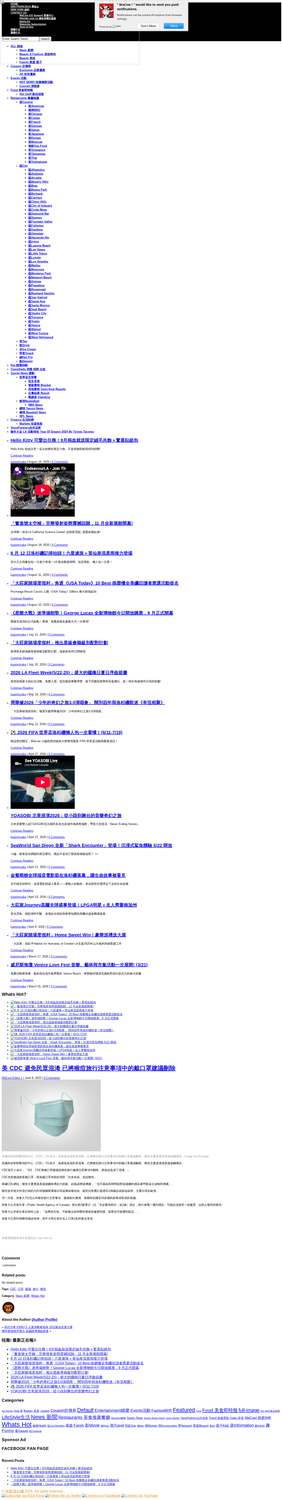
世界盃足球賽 (28, 377)
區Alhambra (36, 169)
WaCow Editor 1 (12, 1078)
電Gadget (21, 1431)
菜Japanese (36, 134)
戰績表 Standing (39, 397)
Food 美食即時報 (22, 90)
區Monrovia (36, 269)
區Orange (34, 281)
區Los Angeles (38, 261)
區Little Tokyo (37, 253)
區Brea (32, 185)
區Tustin (34, 321)
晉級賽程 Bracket (39, 385)
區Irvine (33, 241)
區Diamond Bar (38, 213)
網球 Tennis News (31, 408)
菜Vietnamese (37, 161)
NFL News (26, 416)
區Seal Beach (37, 309)
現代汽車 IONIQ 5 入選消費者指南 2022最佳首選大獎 (38, 1327)
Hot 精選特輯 (19, 365)
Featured (184, 1410)
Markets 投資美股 (30, 423)
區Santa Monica (39, 305)
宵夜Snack (26, 353)
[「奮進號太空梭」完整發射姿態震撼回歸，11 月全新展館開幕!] (52, 1006)
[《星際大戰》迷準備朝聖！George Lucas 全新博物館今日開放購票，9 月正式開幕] (65, 1018)
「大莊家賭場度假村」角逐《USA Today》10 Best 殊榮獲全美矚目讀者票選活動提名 (95, 583)
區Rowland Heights (41, 293)
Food (198, 1411)
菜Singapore (36, 150)
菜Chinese (35, 114)
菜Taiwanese (36, 154)
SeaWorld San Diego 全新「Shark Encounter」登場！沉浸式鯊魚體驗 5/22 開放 (91, 845)
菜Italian (34, 130)
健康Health (39, 1425)
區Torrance (35, 317)
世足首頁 (34, 381)
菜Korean (34, 138)
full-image (249, 1410)
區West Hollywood (40, 337)
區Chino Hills (37, 201)
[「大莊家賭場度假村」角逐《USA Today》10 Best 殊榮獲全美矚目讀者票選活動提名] (67, 1014)
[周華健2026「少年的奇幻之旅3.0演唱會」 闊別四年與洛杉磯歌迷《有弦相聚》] (62, 1030)
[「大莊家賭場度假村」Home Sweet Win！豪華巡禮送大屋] (49, 1054)
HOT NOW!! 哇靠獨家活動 (36, 82)
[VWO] (117, 26)
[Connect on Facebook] (101, 1496)
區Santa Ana (36, 301)
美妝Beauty (201, 1425)
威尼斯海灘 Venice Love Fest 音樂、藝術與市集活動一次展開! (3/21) (79, 964)
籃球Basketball (29, 401)
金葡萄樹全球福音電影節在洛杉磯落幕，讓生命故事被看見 (68, 875)
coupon (45, 1410)
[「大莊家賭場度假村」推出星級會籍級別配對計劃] (44, 1022)
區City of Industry (40, 205)
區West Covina (38, 333)
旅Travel (117, 1425)
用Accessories (167, 1425)
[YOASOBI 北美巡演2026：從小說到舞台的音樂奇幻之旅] (48, 1038)
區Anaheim (35, 173)
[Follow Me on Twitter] (63, 1496)
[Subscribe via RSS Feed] (23, 1496)
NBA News (35, 405)
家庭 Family (75, 1425)
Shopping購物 (118, 1418)
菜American (36, 106)
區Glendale (35, 233)
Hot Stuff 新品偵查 (31, 94)
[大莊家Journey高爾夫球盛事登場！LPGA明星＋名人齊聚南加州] (53, 1050)
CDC (13, 1289)
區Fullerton (36, 225)
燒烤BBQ (34, 110)
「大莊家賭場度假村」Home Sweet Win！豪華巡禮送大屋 (68, 934)
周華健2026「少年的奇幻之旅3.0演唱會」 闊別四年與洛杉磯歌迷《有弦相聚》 (88, 702)
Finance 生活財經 (22, 419)
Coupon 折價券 (21, 66)
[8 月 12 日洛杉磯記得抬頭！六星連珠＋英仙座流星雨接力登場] (52, 1010)
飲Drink (24, 345)
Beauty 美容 (31, 1410)
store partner (173, 1418)
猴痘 (43, 1289)
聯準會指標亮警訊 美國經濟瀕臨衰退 (25, 1331)
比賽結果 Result (38, 393)
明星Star (130, 1425)
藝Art (212, 1425)
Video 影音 (237, 1418)
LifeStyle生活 (16, 1417)
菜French (34, 122)
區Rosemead (37, 289)
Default (85, 1410)
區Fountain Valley (40, 221)
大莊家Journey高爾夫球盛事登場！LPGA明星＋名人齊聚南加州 (74, 905)
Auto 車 (18, 1410)
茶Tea (23, 341)
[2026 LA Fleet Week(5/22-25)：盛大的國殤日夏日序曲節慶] (50, 1026)
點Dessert (26, 361)
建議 (28, 1289)
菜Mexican (35, 142)
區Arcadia (35, 177)
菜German (35, 126)
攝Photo (105, 1425)
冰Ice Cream (27, 349)
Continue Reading (22, 455)
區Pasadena (36, 285)
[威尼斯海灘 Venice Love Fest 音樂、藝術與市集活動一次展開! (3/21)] (56, 1058)
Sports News (135, 1418)
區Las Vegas (36, 249)
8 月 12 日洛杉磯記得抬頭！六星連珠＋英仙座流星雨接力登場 (71, 553)
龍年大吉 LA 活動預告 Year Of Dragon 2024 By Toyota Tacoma (52, 431)
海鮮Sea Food (37, 146)
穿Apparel (185, 1425)
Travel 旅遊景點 (219, 1418)
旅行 (35, 1289)
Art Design (7, 1411)
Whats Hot (38, 1296)
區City (23, 165)
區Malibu (34, 265)
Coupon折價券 (63, 1410)
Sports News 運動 (22, 373)
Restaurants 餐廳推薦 (25, 98)
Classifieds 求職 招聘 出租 (28, 369)
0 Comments (60, 461)
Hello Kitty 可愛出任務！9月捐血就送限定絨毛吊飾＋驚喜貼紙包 (74, 440)
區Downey (35, 217)
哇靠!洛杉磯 (14, 1491)
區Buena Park (37, 189)
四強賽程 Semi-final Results (47, 389)
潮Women (151, 1425)
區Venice (34, 325)
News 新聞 (22, 1296)
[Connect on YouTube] (139, 1496)
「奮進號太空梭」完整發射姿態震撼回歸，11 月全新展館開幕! (72, 523)
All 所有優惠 (27, 74)
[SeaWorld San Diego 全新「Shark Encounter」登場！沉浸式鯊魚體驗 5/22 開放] (63, 1042)
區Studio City (37, 313)
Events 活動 (19, 78)
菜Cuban (34, 118)
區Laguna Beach (39, 245)
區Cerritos (35, 197)
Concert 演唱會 (29, 86)
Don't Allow (148, 26)
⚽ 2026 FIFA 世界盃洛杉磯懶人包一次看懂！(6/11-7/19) (66, 732)
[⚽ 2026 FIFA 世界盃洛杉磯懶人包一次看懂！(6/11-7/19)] (49, 1034)
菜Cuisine (26, 102)
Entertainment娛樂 (112, 1410)
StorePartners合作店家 (26, 427)
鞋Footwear (35, 1431)
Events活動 (140, 1410)
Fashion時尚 (161, 1411)
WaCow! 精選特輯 (258, 1418)
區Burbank (35, 193)
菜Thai (32, 158)
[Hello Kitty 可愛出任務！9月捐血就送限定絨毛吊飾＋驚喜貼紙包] (53, 1002)
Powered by (105, 26)
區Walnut (34, 329)
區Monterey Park (39, 273)
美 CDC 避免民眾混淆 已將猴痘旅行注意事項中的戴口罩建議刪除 (89, 1068)
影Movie (92, 1425)
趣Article (260, 1425)
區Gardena (35, 229)
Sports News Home (154, 1418)
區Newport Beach (40, 277)
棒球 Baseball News (32, 412)
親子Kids (222, 1425)
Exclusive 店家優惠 (32, 70)
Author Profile (44, 1319)
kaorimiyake (18, 461)
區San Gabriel (37, 297)
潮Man (140, 1425)
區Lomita (34, 257)
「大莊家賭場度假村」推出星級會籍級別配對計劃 (59, 642)
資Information (242, 1425)
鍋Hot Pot (26, 357)
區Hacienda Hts (38, 237)
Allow (174, 26)
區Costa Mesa (37, 209)
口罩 (20, 1289)
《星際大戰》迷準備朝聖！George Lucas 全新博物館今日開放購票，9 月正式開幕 (92, 613)
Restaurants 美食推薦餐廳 (84, 1417)
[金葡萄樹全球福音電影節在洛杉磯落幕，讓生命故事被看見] (50, 1046)
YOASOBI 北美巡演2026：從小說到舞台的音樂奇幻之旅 (66, 815)
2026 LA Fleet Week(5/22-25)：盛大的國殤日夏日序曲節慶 (69, 672)
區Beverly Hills (38, 181)
